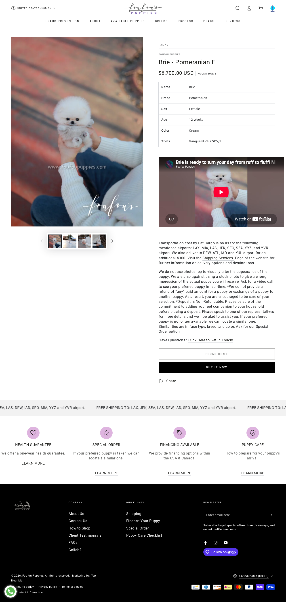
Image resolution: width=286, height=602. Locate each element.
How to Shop (79, 528)
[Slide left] (42, 241)
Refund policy (25, 586)
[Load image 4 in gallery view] (99, 241)
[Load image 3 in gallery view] (84, 241)
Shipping (133, 514)
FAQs (73, 542)
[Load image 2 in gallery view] (69, 241)
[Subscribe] (272, 515)
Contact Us (78, 521)
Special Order (137, 528)
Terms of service (72, 586)
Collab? (75, 550)
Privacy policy (47, 586)
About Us (76, 514)
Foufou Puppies (169, 54)
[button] (237, 8)
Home (162, 45)
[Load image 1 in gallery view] (55, 241)
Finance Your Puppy (143, 521)
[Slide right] (112, 241)
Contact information (29, 592)
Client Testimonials (85, 535)
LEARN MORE (33, 463)
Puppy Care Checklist (144, 535)
